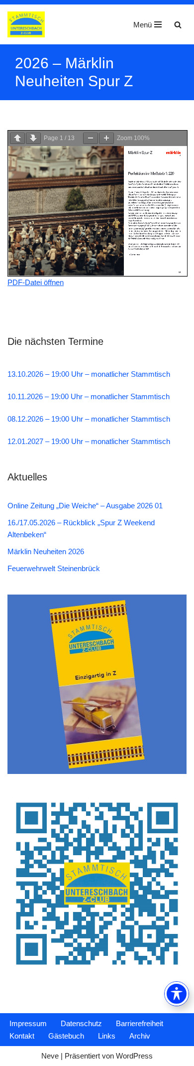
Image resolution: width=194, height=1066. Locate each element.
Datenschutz (81, 1023)
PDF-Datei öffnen (35, 282)
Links (106, 1036)
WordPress (134, 1056)
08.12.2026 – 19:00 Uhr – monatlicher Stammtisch (88, 419)
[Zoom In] (106, 138)
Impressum (28, 1023)
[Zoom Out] (90, 138)
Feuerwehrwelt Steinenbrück (53, 568)
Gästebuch (66, 1036)
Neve (50, 1056)
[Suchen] (178, 24)
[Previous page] (17, 138)
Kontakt (21, 1036)
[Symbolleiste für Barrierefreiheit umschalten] (177, 994)
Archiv (139, 1036)
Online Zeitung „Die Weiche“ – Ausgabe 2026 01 (85, 505)
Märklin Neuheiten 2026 (45, 551)
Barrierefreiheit (139, 1023)
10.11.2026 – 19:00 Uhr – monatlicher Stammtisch (88, 396)
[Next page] (33, 138)
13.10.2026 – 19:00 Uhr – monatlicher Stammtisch (88, 374)
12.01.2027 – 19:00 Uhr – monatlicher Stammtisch (88, 441)
